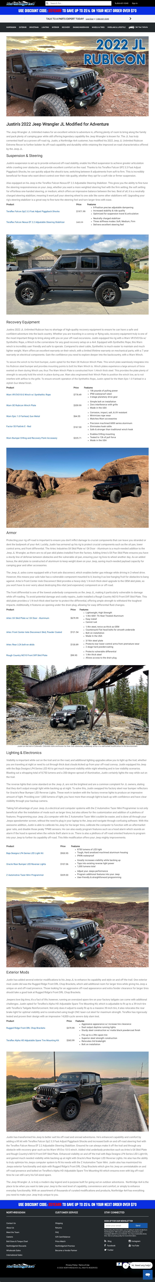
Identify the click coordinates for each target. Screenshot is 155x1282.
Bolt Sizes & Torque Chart (17, 1241)
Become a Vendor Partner (66, 1250)
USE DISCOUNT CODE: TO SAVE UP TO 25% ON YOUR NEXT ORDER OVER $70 (77, 10)
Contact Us (11, 1223)
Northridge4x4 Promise (65, 1246)
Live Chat (89, 19)
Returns (58, 1228)
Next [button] (130, 19)
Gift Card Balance (62, 1237)
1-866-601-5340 (102, 19)
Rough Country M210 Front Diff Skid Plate (26, 655)
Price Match (60, 1241)
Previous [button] (24, 19)
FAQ (57, 1232)
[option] (77, 19)
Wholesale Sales (13, 1250)
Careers (9, 1237)
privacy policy (117, 1236)
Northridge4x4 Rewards (16, 1246)
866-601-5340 (122, 3)
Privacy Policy (71, 1265)
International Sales (14, 1255)
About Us (10, 1228)
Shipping (59, 1223)
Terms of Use (84, 1265)
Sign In (135, 3)
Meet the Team (12, 1232)
